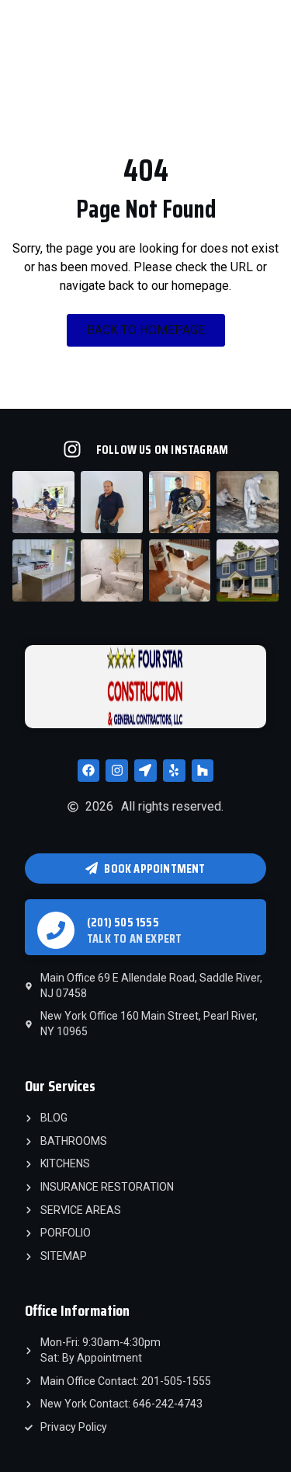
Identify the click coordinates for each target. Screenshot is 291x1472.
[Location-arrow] (145, 770)
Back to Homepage (146, 330)
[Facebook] (89, 770)
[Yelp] (174, 770)
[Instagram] (117, 770)
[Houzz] (203, 770)
